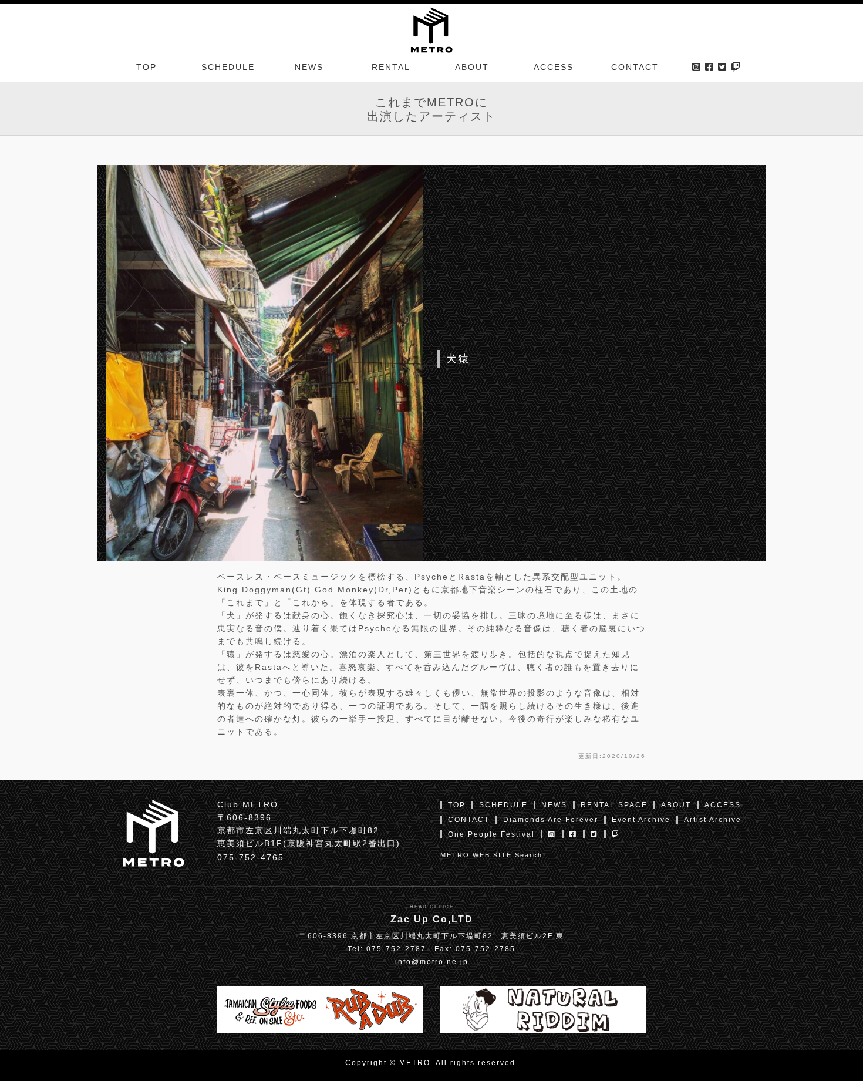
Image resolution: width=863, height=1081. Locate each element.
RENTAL (391, 67)
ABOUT (472, 67)
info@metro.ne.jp (431, 962)
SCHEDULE (228, 67)
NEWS (309, 67)
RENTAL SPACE (614, 805)
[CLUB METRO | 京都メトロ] (431, 29)
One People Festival (491, 834)
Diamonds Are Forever (550, 820)
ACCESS (554, 67)
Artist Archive (712, 820)
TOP (146, 67)
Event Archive (641, 820)
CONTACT (635, 67)
